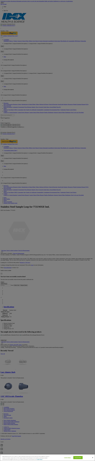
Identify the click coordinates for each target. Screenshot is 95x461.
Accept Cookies (78, 457)
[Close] (92, 457)
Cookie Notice (39, 459)
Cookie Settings (67, 457)
